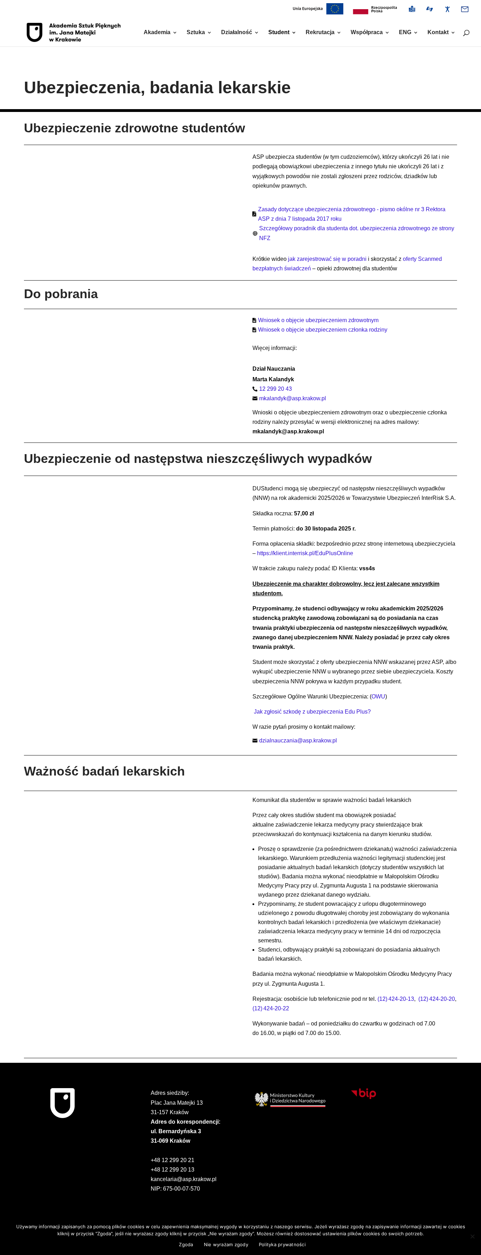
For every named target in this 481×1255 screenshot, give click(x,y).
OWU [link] (378, 696)
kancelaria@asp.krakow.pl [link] (184, 1179)
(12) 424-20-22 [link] (270, 1008)
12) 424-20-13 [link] (396, 999)
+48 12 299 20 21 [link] (172, 1160)
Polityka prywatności (282, 1244)
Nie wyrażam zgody (226, 1244)
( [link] (378, 999)
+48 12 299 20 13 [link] (172, 1170)
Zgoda (186, 1244)
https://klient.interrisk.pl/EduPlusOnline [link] (305, 553)
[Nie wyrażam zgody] (472, 1236)
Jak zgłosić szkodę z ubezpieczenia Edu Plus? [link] (312, 712)
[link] (375, 11)
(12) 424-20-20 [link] (436, 999)
